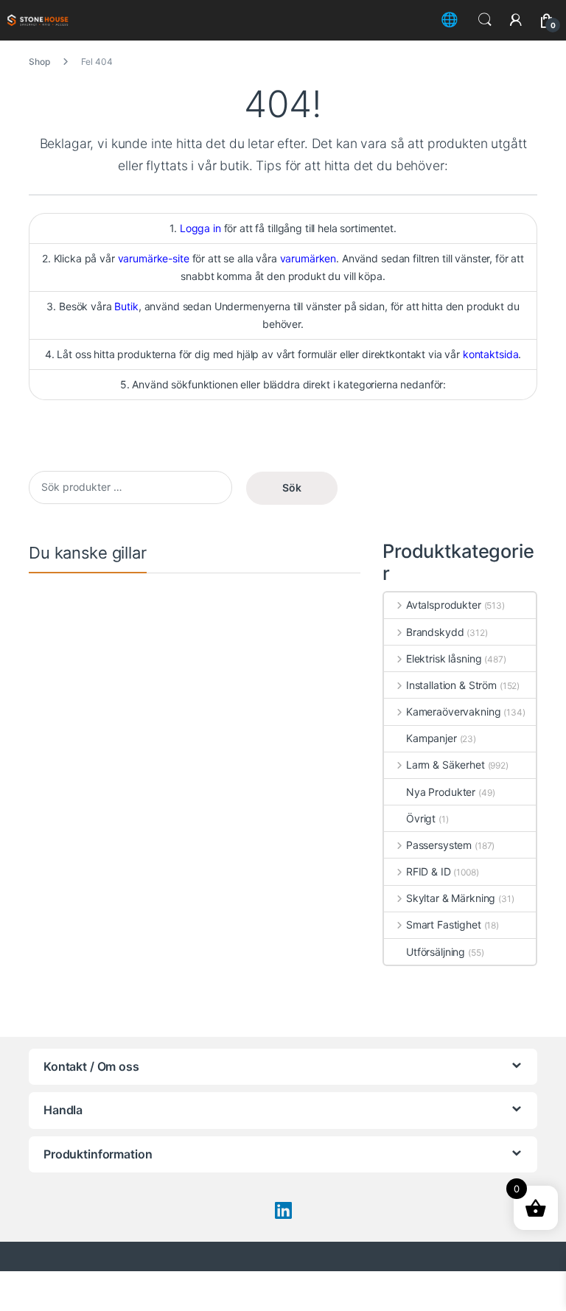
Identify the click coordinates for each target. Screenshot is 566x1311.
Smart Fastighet (443, 924)
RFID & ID (428, 871)
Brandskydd (435, 632)
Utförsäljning (435, 951)
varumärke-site (153, 258)
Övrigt (421, 818)
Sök (291, 487)
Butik (126, 306)
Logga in (200, 228)
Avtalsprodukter (443, 604)
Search (485, 20)
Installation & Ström (451, 685)
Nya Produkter (440, 792)
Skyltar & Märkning (450, 898)
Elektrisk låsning (443, 658)
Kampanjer (431, 738)
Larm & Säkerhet (445, 764)
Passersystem (439, 845)
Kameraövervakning (453, 711)
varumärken (308, 258)
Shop (39, 61)
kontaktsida (490, 354)
